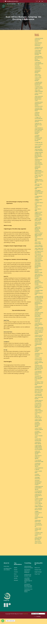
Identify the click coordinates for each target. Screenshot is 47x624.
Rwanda (15, 569)
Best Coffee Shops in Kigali (38, 242)
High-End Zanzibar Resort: (38, 416)
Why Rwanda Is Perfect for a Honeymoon (38, 44)
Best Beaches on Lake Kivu (39, 121)
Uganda (15, 567)
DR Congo (16, 576)
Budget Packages (38, 571)
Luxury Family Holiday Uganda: (38, 419)
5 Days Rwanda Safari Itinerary (38, 387)
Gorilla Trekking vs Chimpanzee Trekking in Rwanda (38, 308)
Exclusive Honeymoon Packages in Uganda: (37, 424)
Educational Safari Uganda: (38, 442)
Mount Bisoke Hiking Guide (38, 146)
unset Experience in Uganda (39, 468)
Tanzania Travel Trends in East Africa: (38, 534)
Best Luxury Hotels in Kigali (38, 75)
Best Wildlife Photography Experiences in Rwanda (38, 265)
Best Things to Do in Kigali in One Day (39, 249)
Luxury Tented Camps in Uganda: (39, 428)
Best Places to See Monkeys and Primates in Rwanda (39, 276)
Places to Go (37, 567)
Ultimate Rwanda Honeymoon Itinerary (39, 40)
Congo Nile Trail (38, 142)
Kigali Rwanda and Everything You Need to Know (39, 172)
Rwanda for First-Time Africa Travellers (39, 355)
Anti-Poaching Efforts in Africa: (38, 509)
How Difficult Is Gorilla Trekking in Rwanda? (39, 324)
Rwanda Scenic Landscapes (38, 160)
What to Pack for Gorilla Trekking (39, 336)
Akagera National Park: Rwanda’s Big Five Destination (39, 298)
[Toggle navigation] (43, 5)
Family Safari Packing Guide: (38, 439)
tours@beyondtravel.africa (12, 1)
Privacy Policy (6, 566)
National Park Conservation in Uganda (38, 496)
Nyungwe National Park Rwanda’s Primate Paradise (39, 282)
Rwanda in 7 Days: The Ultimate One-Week (39, 383)
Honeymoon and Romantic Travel (39, 48)
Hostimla (25, 613)
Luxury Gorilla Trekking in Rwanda (38, 79)
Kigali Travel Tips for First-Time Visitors (39, 176)
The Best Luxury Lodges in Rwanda (39, 87)
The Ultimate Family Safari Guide (39, 461)
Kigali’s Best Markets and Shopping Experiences (37, 229)
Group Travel (37, 574)
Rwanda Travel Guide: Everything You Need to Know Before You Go (39, 367)
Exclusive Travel (38, 569)
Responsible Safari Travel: (38, 521)
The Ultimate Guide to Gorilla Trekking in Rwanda (38, 349)
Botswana (16, 580)
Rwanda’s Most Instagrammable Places (38, 109)
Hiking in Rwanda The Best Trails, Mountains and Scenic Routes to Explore (39, 155)
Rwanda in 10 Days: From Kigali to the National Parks (38, 378)
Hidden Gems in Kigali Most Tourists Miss (39, 181)
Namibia (15, 578)
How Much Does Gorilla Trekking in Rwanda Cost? (39, 340)
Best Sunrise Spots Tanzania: (38, 542)
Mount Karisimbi (38, 144)
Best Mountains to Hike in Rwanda (39, 150)
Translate (38, 616)
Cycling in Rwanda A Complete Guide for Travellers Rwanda (38, 138)
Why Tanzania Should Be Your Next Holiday (38, 539)
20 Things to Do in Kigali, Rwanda (39, 252)
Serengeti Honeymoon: (37, 478)
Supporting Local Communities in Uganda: (39, 488)
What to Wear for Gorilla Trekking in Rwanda (39, 332)
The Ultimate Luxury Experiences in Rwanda (39, 64)
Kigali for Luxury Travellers (38, 200)
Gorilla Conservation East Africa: (39, 517)
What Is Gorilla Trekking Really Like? (38, 344)
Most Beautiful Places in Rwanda (38, 163)
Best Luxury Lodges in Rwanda (39, 90)
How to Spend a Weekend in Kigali (38, 246)
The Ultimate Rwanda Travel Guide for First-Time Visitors (38, 405)
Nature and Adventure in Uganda (37, 167)
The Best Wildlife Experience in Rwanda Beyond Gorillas (39, 303)
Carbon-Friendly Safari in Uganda (39, 499)
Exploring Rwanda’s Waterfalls (37, 114)
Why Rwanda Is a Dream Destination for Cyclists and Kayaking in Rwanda (39, 130)
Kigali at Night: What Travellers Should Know (38, 219)
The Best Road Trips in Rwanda (38, 394)
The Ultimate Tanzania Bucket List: (38, 525)
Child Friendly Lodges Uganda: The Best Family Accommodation (38, 447)
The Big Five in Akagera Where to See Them (39, 287)
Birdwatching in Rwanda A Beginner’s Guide (38, 271)
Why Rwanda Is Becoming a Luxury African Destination (28, 586)
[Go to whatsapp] (2, 620)
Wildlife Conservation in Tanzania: (38, 513)
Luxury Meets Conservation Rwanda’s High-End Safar (38, 52)
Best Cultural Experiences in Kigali (38, 224)
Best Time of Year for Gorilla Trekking (39, 328)
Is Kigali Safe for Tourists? (38, 197)
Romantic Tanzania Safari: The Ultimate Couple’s (38, 482)
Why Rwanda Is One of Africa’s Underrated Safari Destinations (39, 260)
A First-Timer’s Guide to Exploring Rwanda (39, 362)
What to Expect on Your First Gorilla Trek (38, 320)
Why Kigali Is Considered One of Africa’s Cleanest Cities (39, 192)
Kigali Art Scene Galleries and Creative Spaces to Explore (38, 214)
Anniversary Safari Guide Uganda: (38, 465)
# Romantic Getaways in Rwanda (38, 71)
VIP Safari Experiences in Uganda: (38, 433)
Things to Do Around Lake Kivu (38, 117)
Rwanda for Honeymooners (38, 67)
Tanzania (16, 571)
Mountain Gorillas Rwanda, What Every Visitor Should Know (39, 314)
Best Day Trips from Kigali (38, 184)
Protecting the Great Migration (38, 491)
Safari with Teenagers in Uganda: (38, 453)
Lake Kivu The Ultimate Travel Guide (38, 125)
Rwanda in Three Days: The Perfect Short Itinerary (39, 391)
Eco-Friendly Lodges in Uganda (39, 505)
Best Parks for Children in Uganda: (38, 457)
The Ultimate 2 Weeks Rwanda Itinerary (38, 373)
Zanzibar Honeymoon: (37, 475)
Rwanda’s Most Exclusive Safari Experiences (38, 84)
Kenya (15, 574)
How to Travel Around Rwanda (38, 358)
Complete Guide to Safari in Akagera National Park (39, 292)
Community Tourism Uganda (38, 502)
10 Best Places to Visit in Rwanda (39, 401)
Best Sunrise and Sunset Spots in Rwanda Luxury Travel (39, 98)
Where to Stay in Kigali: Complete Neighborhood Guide (39, 235)
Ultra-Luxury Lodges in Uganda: (39, 410)
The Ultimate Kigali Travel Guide (39, 255)
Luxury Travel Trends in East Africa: (38, 529)
